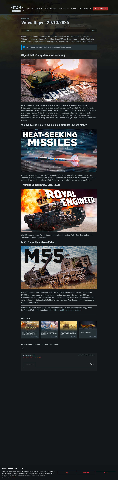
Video (93, 30)
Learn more (13, 477)
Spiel (28, 9)
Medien (37, 9)
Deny (67, 472)
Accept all (86, 472)
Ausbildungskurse (50, 9)
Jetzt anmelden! (100, 9)
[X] (22, 348)
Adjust (105, 472)
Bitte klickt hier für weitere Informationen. (66, 310)
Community (74, 9)
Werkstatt (62, 9)
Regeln (92, 364)
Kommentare (30, 365)
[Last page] (25, 368)
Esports (85, 9)
